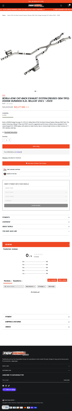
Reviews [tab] (8, 281)
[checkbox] (51, 286)
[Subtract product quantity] (4, 140)
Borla (3, 103)
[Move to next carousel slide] (68, 339)
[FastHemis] (36, 5)
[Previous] (23, 1)
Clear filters (36, 205)
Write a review (62, 280)
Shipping (4, 158)
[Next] (48, 1)
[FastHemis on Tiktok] (9, 386)
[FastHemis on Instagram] (6, 386)
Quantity (4, 136)
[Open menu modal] (3, 5)
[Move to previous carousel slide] (64, 339)
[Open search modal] (61, 5)
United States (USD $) (9, 400)
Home (3, 15)
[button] (35, 262)
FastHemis (13, 402)
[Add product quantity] (9, 140)
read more (14, 361)
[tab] (17, 281)
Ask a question (52, 280)
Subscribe (67, 380)
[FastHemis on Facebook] (3, 386)
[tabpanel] (35, 298)
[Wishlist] (65, 5)
